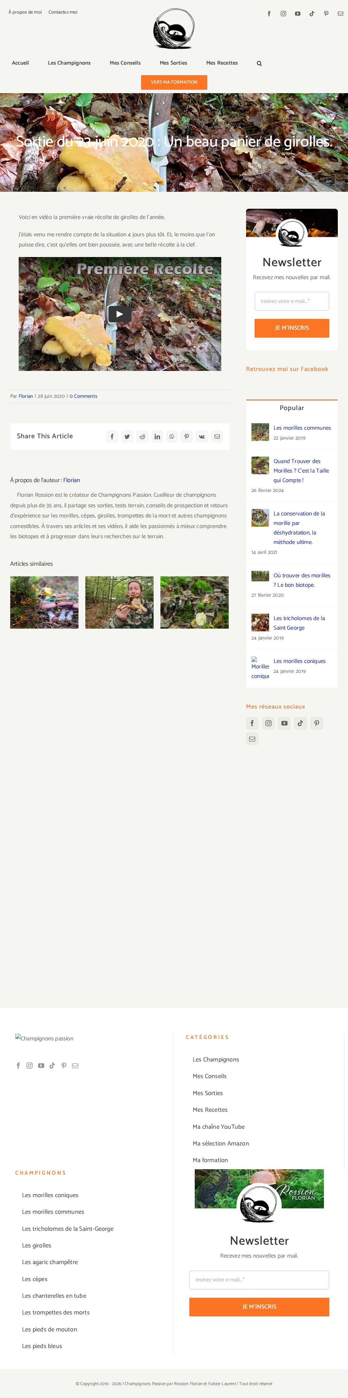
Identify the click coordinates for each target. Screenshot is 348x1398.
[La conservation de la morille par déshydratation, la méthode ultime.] (260, 514)
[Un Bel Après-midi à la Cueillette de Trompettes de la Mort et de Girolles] (194, 602)
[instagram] (283, 13)
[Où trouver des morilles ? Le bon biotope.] (260, 576)
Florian (26, 396)
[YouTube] (284, 723)
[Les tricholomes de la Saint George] (260, 619)
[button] (259, 63)
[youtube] (297, 13)
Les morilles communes (302, 428)
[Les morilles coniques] (260, 661)
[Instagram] (268, 723)
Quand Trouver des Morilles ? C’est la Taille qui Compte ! (301, 471)
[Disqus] (120, 716)
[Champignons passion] (174, 11)
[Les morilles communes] (260, 428)
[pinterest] (326, 13)
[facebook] (269, 13)
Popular (292, 408)
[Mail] (252, 739)
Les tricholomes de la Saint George (299, 623)
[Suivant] (224, 602)
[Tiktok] (300, 723)
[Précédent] (15, 602)
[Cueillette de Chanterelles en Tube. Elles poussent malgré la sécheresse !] (119, 602)
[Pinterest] (317, 723)
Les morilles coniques (300, 661)
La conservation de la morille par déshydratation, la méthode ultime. (299, 528)
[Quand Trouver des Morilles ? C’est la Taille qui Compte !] (260, 461)
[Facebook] (252, 723)
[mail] (340, 13)
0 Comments (83, 396)
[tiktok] (312, 13)
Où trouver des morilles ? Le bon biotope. (302, 580)
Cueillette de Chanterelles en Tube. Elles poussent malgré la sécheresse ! (119, 579)
